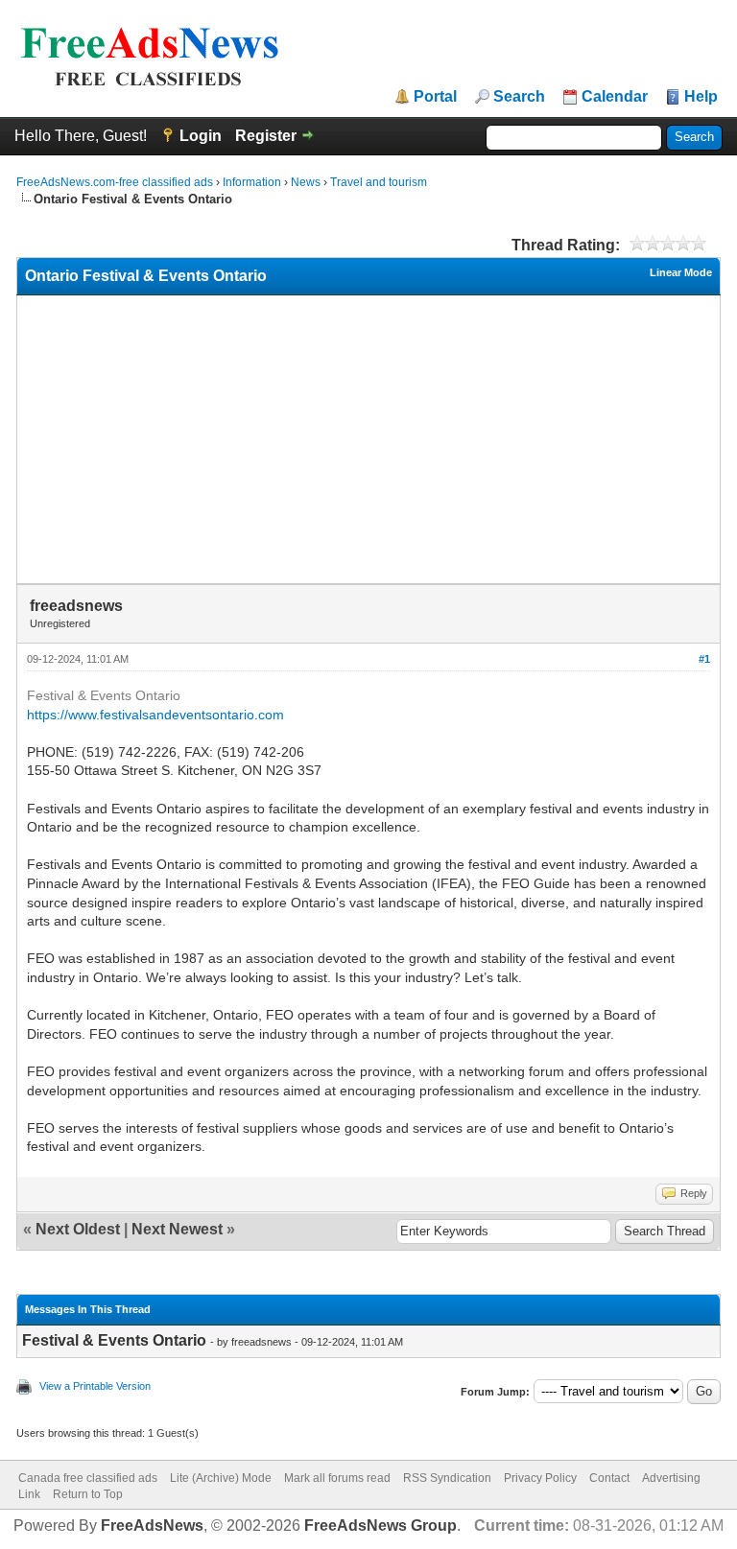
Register (266, 136)
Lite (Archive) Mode (221, 1478)
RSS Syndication (447, 1478)
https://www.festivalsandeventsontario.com (155, 714)
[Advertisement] (369, 439)
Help (701, 97)
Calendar (615, 97)
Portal (435, 97)
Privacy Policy (540, 1478)
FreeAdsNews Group (380, 1525)
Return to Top (88, 1494)
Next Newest (177, 1229)
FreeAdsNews (152, 1525)
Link (29, 1494)
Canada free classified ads (87, 1478)
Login (200, 136)
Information (252, 182)
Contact (609, 1478)
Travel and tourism (378, 182)
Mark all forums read (337, 1478)
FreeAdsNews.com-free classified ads (114, 182)
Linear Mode (681, 272)
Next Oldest (78, 1229)
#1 (704, 659)
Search (519, 97)
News (306, 182)
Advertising (671, 1478)
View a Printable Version (95, 1386)
